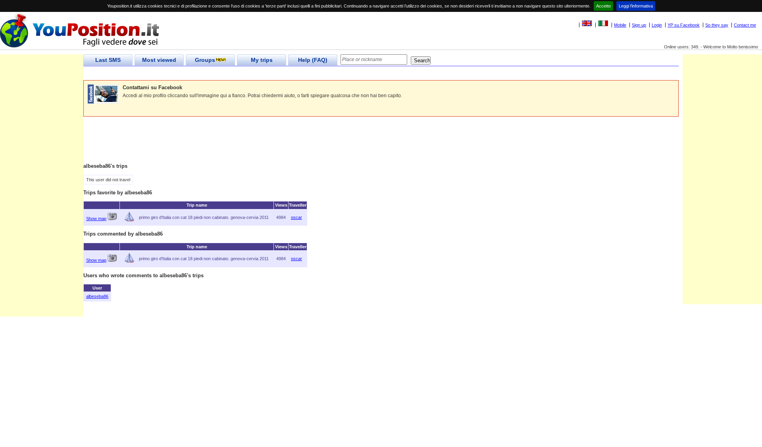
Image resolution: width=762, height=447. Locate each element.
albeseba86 (97, 296)
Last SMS (108, 60)
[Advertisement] (227, 74)
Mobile (620, 25)
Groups (205, 60)
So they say (716, 25)
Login (657, 25)
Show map (96, 218)
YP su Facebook (684, 25)
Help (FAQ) (312, 60)
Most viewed (159, 60)
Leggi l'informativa (636, 6)
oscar (296, 217)
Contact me (745, 25)
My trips (262, 60)
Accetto (603, 6)
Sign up (639, 25)
